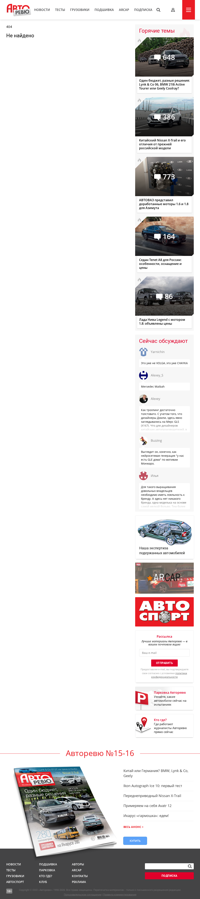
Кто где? (45, 876)
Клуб (43, 882)
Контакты (80, 876)
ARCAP (124, 10)
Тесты (60, 10)
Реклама (79, 882)
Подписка (143, 10)
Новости (42, 10)
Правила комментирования (119, 894)
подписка (169, 875)
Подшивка (104, 10)
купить (135, 841)
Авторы (78, 864)
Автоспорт (15, 882)
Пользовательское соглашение (82, 894)
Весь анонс (132, 827)
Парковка (47, 870)
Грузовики (79, 10)
